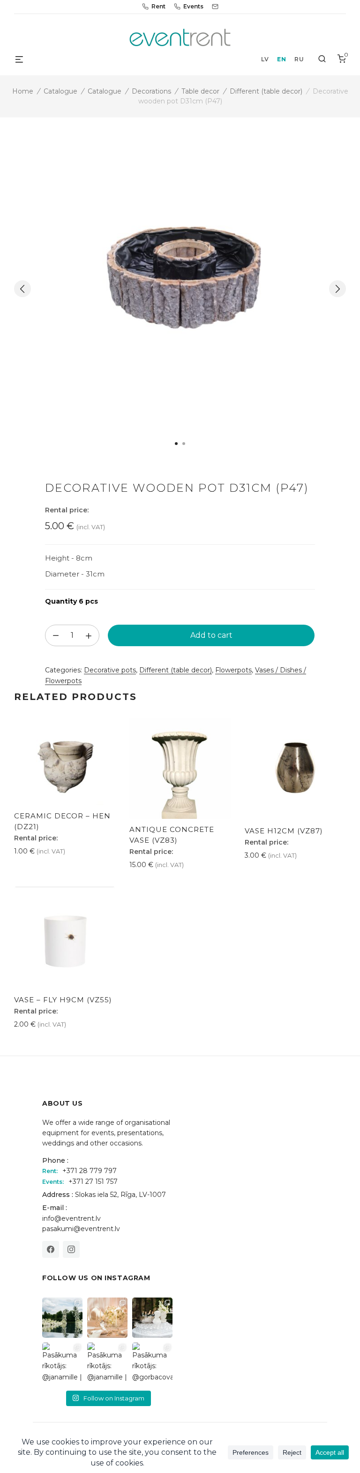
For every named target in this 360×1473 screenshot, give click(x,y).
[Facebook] (50, 1249)
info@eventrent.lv (71, 1218)
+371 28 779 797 (89, 1171)
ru (299, 59)
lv (265, 59)
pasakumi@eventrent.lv (81, 1229)
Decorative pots (110, 670)
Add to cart (211, 635)
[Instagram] (71, 1249)
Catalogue (60, 91)
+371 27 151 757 (93, 1181)
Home (22, 91)
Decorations (151, 91)
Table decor (200, 91)
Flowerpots (233, 670)
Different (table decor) (266, 91)
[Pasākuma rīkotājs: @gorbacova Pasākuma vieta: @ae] (152, 1362)
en (281, 59)
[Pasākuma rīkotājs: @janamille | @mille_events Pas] (62, 1362)
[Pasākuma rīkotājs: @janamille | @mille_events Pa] (62, 1318)
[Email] (215, 6)
